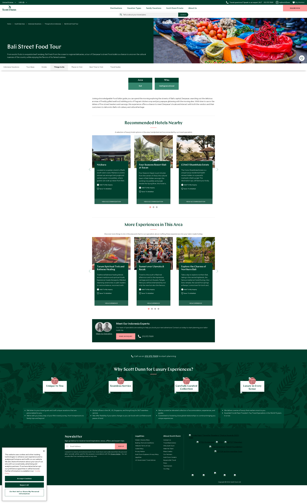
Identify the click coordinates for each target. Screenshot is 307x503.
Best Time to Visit (96, 67)
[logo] (12, 8)
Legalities (138, 457)
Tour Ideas (30, 67)
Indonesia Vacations (11, 67)
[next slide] (216, 169)
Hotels (44, 67)
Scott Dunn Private (174, 8)
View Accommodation (111, 201)
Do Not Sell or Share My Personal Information (24, 492)
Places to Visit (77, 67)
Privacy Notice (116, 454)
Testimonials (167, 466)
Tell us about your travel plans (134, 15)
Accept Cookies (24, 478)
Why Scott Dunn (168, 446)
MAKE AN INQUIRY (125, 336)
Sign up (121, 446)
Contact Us (167, 440)
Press (165, 463)
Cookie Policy (139, 448)
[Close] (44, 451)
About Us (192, 8)
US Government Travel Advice (145, 460)
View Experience (111, 303)
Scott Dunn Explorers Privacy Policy (147, 454)
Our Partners (167, 454)
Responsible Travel (169, 460)
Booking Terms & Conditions (144, 443)
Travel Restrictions (169, 443)
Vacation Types (134, 8)
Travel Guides (115, 67)
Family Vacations (153, 8)
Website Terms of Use (142, 446)
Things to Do (59, 67)
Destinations (116, 8)
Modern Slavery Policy (142, 440)
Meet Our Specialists (104, 334)
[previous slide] (90, 169)
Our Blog (166, 469)
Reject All (24, 485)
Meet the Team (168, 448)
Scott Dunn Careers (170, 457)
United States (7, 2)
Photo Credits (167, 451)
